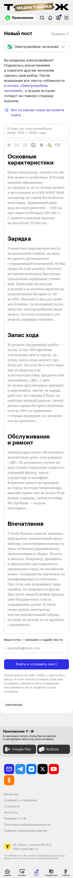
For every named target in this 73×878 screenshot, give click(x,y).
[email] (9, 769)
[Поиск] (42, 17)
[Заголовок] (9, 145)
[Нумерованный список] (25, 145)
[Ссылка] (57, 145)
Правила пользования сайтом (25, 830)
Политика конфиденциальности (27, 824)
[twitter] (43, 769)
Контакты (11, 812)
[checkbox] (66, 17)
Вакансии (11, 794)
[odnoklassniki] (9, 780)
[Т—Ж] (36, 7)
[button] (9, 145)
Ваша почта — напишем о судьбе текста (33, 639)
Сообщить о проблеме (20, 800)
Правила (58, 34)
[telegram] (20, 769)
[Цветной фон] (49, 145)
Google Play (21, 749)
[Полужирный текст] (41, 145)
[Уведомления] (50, 17)
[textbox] (36, 396)
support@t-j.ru (29, 849)
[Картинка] (33, 145)
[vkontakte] (31, 769)
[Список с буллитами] (17, 145)
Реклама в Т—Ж (15, 818)
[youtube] (54, 769)
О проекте (11, 806)
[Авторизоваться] (58, 17)
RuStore (52, 749)
